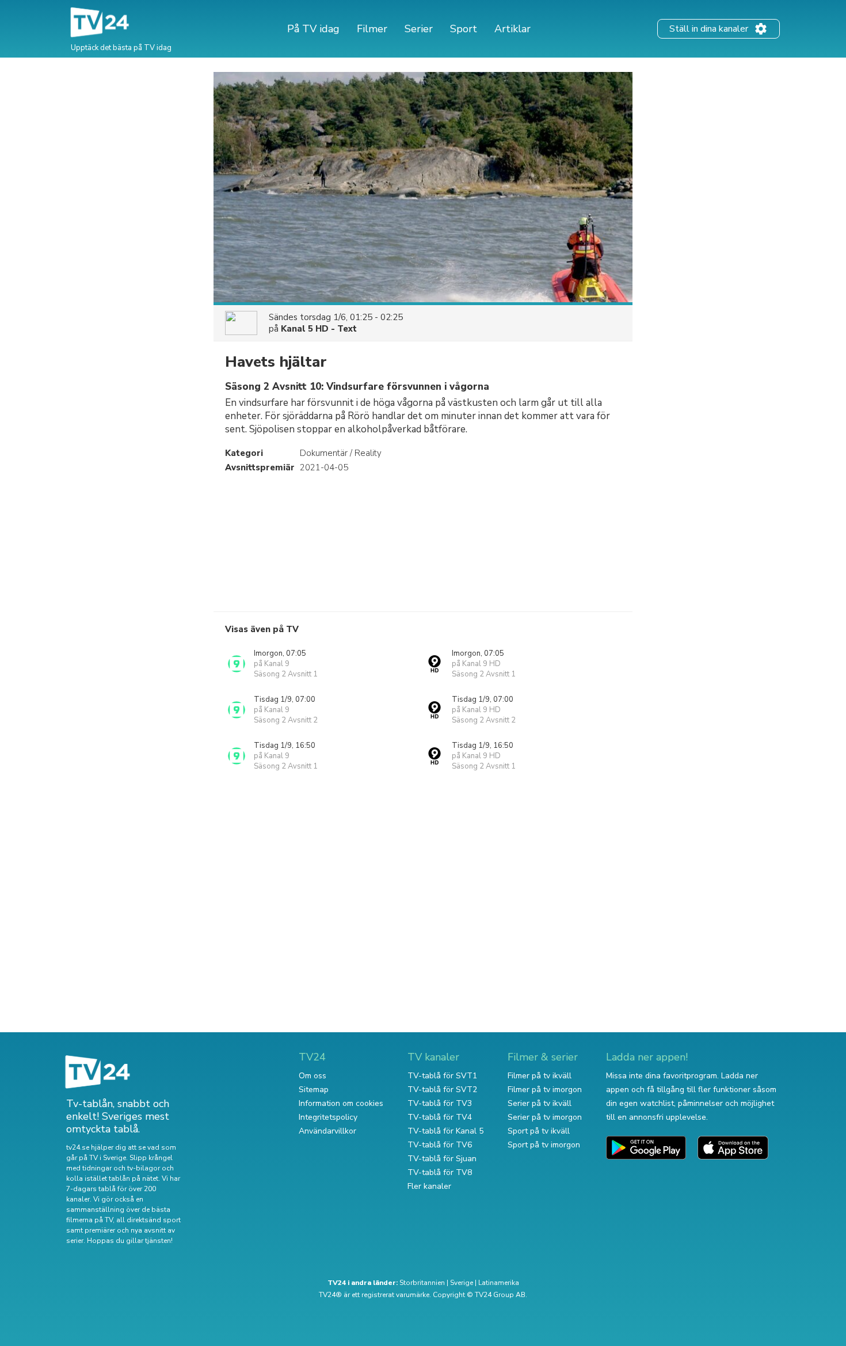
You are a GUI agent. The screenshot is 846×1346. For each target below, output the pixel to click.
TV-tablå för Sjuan (442, 1158)
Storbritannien (422, 1282)
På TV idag (313, 29)
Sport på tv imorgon (544, 1144)
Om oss (312, 1075)
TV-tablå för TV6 (439, 1144)
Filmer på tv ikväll (539, 1075)
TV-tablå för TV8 (439, 1172)
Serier (419, 29)
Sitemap (314, 1089)
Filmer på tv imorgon (545, 1089)
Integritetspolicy (328, 1117)
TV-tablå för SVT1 (442, 1075)
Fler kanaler (429, 1186)
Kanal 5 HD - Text (319, 328)
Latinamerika (498, 1282)
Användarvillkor (327, 1131)
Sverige (461, 1282)
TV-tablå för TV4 (439, 1117)
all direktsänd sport (148, 1220)
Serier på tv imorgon (545, 1117)
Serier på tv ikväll (539, 1103)
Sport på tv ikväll (539, 1131)
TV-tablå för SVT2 (442, 1089)
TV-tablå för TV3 (439, 1103)
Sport (463, 29)
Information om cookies (341, 1103)
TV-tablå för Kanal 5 (445, 1131)
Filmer (372, 29)
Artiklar (512, 29)
